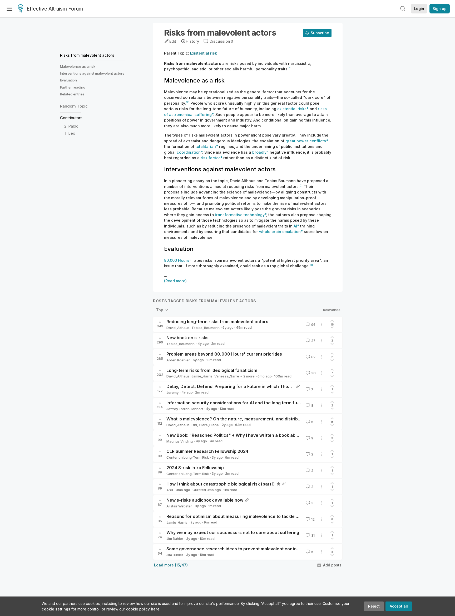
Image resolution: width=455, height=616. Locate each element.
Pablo (73, 126)
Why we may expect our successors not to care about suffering (232, 532)
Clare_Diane (209, 425)
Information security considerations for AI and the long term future (236, 402)
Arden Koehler (178, 360)
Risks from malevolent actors (87, 55)
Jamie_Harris (201, 376)
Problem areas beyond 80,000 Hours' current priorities (224, 354)
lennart (197, 409)
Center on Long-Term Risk (187, 457)
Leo (71, 133)
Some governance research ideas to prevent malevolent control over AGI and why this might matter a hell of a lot (283, 548)
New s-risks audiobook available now (204, 500)
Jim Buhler (174, 538)
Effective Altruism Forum (55, 9)
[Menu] (9, 8)
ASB (169, 490)
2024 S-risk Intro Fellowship (195, 467)
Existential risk (203, 53)
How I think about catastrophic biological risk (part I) (220, 484)
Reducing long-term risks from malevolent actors (217, 321)
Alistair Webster (179, 506)
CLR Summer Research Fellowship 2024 (207, 451)
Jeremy (172, 392)
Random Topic (74, 106)
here (155, 609)
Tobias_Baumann (205, 328)
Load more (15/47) (171, 565)
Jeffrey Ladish (178, 409)
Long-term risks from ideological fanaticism (211, 370)
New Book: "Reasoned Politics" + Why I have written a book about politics (242, 435)
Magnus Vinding (179, 441)
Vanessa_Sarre (226, 376)
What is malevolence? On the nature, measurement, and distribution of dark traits (251, 418)
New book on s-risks (187, 337)
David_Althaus (178, 328)
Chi (194, 425)
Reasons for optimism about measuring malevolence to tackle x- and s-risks (245, 516)
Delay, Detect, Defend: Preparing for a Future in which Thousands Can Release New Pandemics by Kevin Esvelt (281, 386)
